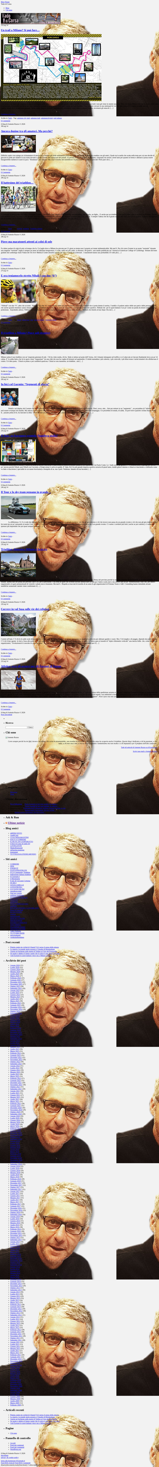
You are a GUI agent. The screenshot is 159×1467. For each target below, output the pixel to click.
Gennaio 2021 (15, 1106)
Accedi (12, 1443)
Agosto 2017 (15, 1191)
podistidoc (14, 902)
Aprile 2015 (14, 1250)
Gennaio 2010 (15, 1382)
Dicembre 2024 (16, 1007)
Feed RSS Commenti (22, 1463)
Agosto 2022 (15, 1066)
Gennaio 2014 (15, 1282)
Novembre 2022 (16, 1060)
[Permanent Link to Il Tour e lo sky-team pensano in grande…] (18, 519)
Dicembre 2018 (16, 1158)
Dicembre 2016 (16, 1208)
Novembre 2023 (16, 1034)
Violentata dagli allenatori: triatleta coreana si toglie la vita (44, 808)
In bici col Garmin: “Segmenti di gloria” (25, 384)
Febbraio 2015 (15, 1254)
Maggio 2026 (15, 972)
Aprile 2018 (14, 1175)
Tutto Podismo (15, 931)
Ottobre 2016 (15, 1212)
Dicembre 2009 (16, 1384)
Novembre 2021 (16, 1085)
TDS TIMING (15, 925)
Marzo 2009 (14, 1403)
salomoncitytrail (47, 118)
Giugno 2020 (15, 1120)
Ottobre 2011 (15, 1338)
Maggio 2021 (15, 1097)
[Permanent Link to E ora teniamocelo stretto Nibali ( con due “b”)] (18, 302)
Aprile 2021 (14, 1099)
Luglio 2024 (14, 1018)
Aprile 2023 (14, 1049)
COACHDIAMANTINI (19, 837)
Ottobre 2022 (15, 1062)
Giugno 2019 (15, 1145)
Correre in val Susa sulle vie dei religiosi (25, 609)
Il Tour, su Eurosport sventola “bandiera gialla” (29, 435)
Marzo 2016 (14, 1227)
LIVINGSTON (16, 846)
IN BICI (13, 883)
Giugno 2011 (15, 1346)
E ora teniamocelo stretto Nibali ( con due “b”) (29, 275)
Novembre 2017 (16, 1185)
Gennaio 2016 (15, 1231)
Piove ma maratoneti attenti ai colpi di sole (26, 241)
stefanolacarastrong (17, 850)
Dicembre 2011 (16, 1334)
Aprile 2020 (14, 1124)
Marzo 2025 (14, 1001)
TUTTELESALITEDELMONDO (23, 854)
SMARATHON (16, 921)
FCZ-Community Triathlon (20, 872)
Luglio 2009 (14, 1395)
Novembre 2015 (16, 1235)
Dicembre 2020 (16, 1108)
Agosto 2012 (15, 1317)
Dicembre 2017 (16, 1183)
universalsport (15, 935)
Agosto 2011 (15, 1342)
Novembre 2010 (16, 1361)
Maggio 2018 (15, 1173)
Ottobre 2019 (15, 1137)
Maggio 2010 (15, 1374)
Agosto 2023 (15, 1041)
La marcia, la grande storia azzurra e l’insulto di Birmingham (32, 949)
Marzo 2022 (14, 1076)
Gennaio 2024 (15, 1030)
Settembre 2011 (16, 1340)
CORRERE (14, 864)
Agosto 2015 (15, 1242)
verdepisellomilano (17, 937)
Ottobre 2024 (15, 1011)
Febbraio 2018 (15, 1179)
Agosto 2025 (15, 990)
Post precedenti (6, 715)
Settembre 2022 (16, 1064)
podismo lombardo (17, 895)
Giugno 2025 (15, 995)
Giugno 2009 (15, 1397)
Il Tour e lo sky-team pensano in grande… (26, 492)
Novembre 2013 (16, 1286)
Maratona (13, 792)
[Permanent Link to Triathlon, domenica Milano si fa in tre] (18, 576)
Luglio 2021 (14, 1093)
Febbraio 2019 (15, 1154)
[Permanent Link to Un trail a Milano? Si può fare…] (51, 100)
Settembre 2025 (16, 988)
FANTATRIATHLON (18, 870)
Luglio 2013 (14, 1294)
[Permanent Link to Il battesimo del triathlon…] (18, 211)
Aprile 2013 (14, 1300)
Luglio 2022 (14, 1068)
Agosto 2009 (15, 1392)
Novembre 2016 (16, 1210)
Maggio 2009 (15, 1399)
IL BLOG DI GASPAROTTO (21, 842)
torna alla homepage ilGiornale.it (13, 1461)
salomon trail (35, 118)
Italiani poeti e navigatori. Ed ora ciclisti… (40, 810)
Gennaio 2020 (15, 1131)
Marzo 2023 (14, 1051)
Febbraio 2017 (15, 1204)
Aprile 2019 (14, 1150)
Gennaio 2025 (15, 1005)
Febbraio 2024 (15, 1028)
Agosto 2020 (15, 1116)
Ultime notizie (16, 822)
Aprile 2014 (14, 1275)
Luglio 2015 (14, 1244)
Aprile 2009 (14, 1401)
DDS (12, 866)
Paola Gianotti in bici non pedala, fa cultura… (41, 804)
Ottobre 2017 (15, 1187)
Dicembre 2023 (16, 1032)
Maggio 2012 (15, 1323)
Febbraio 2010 (15, 1380)
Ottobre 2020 (15, 1112)
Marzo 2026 (14, 976)
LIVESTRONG (16, 887)
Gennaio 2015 (15, 1256)
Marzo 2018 (14, 1177)
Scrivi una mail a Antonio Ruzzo (145, 751)
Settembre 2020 (16, 1114)
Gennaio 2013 (15, 1307)
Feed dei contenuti (17, 1445)
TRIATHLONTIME (17, 929)
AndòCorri (14, 835)
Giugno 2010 (15, 1372)
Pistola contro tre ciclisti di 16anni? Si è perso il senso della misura (34, 947)
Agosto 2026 (15, 965)
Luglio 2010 (14, 1369)
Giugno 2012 (15, 1321)
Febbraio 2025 (15, 1003)
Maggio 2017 (15, 1198)
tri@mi (19, 229)
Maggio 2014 (15, 1273)
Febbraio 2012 (15, 1330)
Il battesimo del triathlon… (17, 182)
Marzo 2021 (14, 1101)
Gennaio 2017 (15, 1206)
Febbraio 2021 (15, 1104)
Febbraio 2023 (15, 1053)
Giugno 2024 (15, 1020)
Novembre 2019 (16, 1135)
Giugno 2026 (15, 970)
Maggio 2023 (15, 1047)
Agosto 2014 (15, 1267)
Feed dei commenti (17, 1447)
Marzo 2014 (14, 1277)
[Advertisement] (23, 768)
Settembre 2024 (16, 1014)
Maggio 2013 (15, 1298)
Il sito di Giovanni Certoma (20, 881)
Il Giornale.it (15, 877)
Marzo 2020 (14, 1127)
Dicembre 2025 (16, 982)
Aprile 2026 (14, 974)
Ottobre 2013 (15, 1288)
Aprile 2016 (14, 1225)
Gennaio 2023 (15, 1055)
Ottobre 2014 (15, 1263)
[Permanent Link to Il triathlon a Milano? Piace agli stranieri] (9, 354)
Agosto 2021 (15, 1091)
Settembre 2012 (16, 1315)
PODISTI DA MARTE (19, 898)
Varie (10, 118)
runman (13, 914)
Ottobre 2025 (15, 986)
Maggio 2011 (15, 1349)
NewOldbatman (16, 804)
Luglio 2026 (14, 967)
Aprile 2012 (14, 1325)
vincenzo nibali (50, 320)
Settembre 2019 (16, 1139)
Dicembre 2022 (16, 1057)
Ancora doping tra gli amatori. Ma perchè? (27, 131)
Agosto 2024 (15, 1016)
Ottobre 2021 (15, 1087)
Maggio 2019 (15, 1148)
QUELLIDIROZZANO (19, 904)
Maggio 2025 (15, 997)
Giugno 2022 (15, 1070)
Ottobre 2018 (15, 1162)
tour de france (39, 320)
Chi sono (9, 10)
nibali (19, 320)
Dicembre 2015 (16, 1233)
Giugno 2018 (15, 1171)
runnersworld (15, 916)
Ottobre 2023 (15, 1037)
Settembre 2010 (16, 1365)
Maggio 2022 (15, 1072)
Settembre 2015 (16, 1240)
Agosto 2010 (15, 1367)
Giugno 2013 (15, 1296)
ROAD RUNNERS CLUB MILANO (24, 908)
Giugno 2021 (15, 1095)
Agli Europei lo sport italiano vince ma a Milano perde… (31, 956)
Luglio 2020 (14, 1118)
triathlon (26, 229)
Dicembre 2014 (16, 1258)
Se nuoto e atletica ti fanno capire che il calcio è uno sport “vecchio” (35, 954)
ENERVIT (14, 868)
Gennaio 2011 (15, 1357)
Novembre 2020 (16, 1110)
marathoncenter (16, 891)
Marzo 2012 (14, 1328)
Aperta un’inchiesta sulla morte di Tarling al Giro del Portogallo (33, 951)
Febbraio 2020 (15, 1129)
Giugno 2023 (15, 1045)
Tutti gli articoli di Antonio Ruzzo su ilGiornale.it (139, 747)
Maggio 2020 (15, 1122)
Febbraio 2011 (15, 1355)
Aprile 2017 (14, 1200)
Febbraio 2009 (15, 1405)
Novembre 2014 (16, 1261)
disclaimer (4, 1455)
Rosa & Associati (16, 910)
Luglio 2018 (14, 1168)
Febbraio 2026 (15, 978)
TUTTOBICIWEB (17, 933)
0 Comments (5, 121)
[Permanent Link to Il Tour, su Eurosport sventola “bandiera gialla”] (18, 461)
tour (31, 320)
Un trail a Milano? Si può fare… (20, 30)
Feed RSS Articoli (7, 1463)
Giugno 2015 (15, 1246)
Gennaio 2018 (15, 1181)
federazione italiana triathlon (20, 875)
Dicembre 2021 (16, 1083)
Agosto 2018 (15, 1166)
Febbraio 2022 (15, 1078)
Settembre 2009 (16, 1390)
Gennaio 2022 (15, 1081)
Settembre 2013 (16, 1290)
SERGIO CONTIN (17, 918)
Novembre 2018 (16, 1160)
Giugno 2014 (15, 1271)
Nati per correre (16, 893)
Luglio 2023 (14, 1043)
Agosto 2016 (15, 1217)
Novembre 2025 (16, 984)
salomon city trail (23, 118)
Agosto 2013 (15, 1292)
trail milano (58, 118)
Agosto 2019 (15, 1141)
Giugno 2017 (15, 1196)
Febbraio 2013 (15, 1305)
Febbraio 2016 (15, 1229)
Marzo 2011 (14, 1353)
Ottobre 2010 (15, 1363)
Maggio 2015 (15, 1248)
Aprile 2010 (14, 1376)
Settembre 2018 (16, 1164)
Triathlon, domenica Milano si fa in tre (24, 549)
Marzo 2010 (14, 1378)
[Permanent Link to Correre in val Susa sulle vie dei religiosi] (18, 635)
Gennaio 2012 (15, 1332)
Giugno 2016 (15, 1221)
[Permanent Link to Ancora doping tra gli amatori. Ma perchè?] (18, 152)
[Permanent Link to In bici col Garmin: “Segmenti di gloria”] (9, 405)
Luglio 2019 (14, 1143)
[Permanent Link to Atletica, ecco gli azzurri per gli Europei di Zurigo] (18, 689)
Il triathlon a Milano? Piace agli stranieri (25, 332)
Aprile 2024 (14, 1024)
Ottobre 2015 (15, 1238)
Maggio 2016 (15, 1223)
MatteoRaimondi (16, 848)
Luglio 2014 (14, 1269)
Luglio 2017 (14, 1194)
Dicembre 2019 (16, 1133)
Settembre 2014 (16, 1265)
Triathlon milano (36, 229)
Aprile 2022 (14, 1074)
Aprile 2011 (14, 1351)
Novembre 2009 (16, 1386)
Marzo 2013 (14, 1302)
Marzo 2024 (14, 1026)
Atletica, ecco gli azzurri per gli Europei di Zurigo (31, 666)
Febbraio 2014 (15, 1279)
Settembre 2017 (16, 1189)
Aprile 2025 (14, 999)
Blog (7, 8)
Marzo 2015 (14, 1252)
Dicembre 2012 (16, 1309)
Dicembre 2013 (16, 1284)
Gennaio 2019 (15, 1156)
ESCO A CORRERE (18, 840)
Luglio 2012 (14, 1319)
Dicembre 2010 (16, 1359)
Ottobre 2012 (15, 1313)
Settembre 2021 (16, 1089)
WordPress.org (15, 1449)
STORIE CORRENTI (18, 923)
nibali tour (25, 320)
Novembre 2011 (16, 1336)
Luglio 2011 (14, 1344)
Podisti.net (14, 900)
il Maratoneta (15, 879)
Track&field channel (17, 927)
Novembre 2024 (16, 1009)
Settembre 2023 (16, 1039)
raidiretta (13, 906)
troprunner (14, 852)
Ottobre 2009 (15, 1388)
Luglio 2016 (14, 1219)
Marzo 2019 (14, 1152)
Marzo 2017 (14, 1202)
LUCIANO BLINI (17, 889)
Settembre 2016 (16, 1215)
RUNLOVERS (16, 912)
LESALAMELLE (17, 885)
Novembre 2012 (16, 1311)
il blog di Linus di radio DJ (20, 844)
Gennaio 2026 (15, 980)
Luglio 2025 (14, 993)
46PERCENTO (16, 833)
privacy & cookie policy (10, 1458)
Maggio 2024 (15, 1022)
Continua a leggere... (8, 114)
